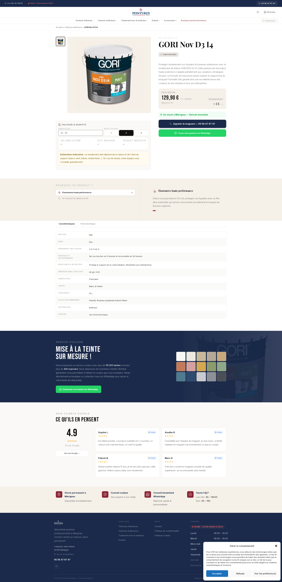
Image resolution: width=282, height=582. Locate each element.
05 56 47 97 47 (268, 3)
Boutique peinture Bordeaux (193, 20)
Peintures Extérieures (128, 531)
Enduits (155, 20)
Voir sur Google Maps (65, 554)
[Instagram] (257, 12)
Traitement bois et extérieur (133, 20)
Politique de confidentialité (167, 531)
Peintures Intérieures (128, 526)
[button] (276, 545)
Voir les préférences (265, 573)
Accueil (59, 27)
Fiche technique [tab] (88, 224)
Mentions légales (200, 578)
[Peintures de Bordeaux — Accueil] (141, 12)
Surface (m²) (64, 128)
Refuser (240, 573)
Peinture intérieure (84, 20)
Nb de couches (111, 128)
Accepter (217, 573)
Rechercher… (271, 21)
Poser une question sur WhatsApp (194, 133)
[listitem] (60, 41)
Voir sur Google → (72, 453)
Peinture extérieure (106, 20)
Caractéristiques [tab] (67, 224)
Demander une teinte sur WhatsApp (80, 389)
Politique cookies (162, 535)
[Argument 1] (154, 210)
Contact (158, 526)
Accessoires (169, 20)
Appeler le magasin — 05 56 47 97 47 (194, 124)
